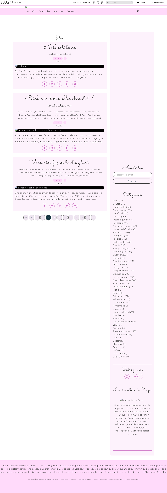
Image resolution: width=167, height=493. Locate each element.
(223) (120, 264)
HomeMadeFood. (73, 115)
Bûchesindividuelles (64, 112)
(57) (119, 341)
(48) (121, 357)
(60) (119, 328)
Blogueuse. (81, 118)
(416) (124, 229)
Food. (84, 115)
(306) (119, 245)
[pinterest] (101, 2)
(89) (123, 312)
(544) (119, 204)
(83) (118, 318)
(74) (118, 325)
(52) (119, 347)
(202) (121, 274)
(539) (122, 210)
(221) (120, 267)
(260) (125, 248)
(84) (119, 315)
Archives (58, 11)
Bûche (21, 112)
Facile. (98, 112)
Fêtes (59, 54)
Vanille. (87, 169)
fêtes (68, 169)
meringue (61, 169)
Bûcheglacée (31, 169)
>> (93, 217)
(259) (122, 251)
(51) (118, 350)
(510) (120, 213)
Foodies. (44, 118)
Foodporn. (53, 118)
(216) (123, 271)
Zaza (133, 431)
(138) (121, 283)
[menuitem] (30, 11)
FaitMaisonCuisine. (45, 115)
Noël (27, 112)
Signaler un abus (85, 479)
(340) (120, 239)
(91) (120, 306)
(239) (123, 261)
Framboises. (51, 169)
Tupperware (89, 112)
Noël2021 (52, 54)
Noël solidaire (60, 47)
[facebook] (93, 2)
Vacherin (41, 169)
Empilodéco (78, 112)
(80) (124, 322)
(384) (121, 236)
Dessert (22, 115)
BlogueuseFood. (94, 118)
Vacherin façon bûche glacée (59, 162)
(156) (123, 277)
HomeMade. (59, 115)
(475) (123, 220)
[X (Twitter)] (97, 2)
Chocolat (39, 112)
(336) (122, 242)
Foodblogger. (94, 115)
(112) (121, 296)
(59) (125, 331)
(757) (118, 201)
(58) (122, 334)
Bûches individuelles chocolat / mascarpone (59, 102)
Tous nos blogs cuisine (81, 2)
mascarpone (49, 112)
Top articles (64, 479)
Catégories (44, 11)
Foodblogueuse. (25, 118)
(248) (119, 258)
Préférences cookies (131, 479)
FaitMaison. (31, 115)
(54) (119, 344)
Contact (71, 11)
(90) (119, 309)
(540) (122, 207)
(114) (117, 290)
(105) (121, 299)
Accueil (31, 11)
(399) (121, 232)
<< (26, 217)
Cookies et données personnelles (111, 479)
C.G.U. (96, 479)
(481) (119, 216)
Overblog (162, 472)
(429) (125, 226)
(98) (121, 302)
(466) (120, 223)
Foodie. (36, 118)
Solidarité (67, 54)
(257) (120, 255)
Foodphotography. (67, 118)
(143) (124, 280)
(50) (120, 353)
